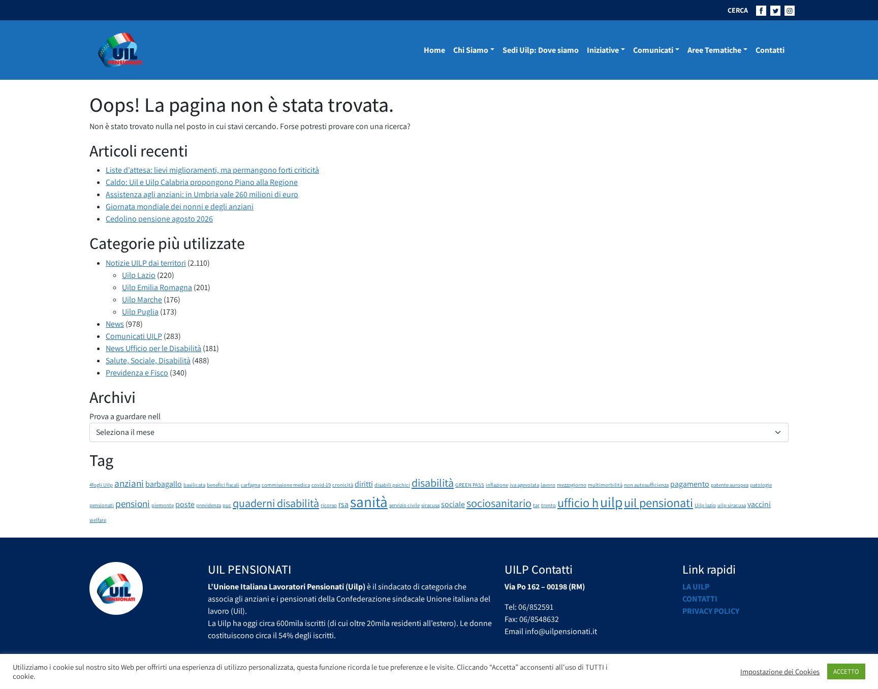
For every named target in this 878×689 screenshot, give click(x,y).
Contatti (770, 50)
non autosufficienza (646, 484)
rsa (343, 504)
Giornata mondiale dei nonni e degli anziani (180, 206)
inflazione (497, 484)
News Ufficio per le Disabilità (153, 348)
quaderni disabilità (276, 502)
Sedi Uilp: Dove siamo (541, 50)
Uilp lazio (705, 505)
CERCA (738, 10)
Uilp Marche (142, 299)
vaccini (759, 504)
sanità (369, 501)
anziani (129, 483)
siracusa (430, 505)
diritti (364, 484)
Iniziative (603, 50)
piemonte (162, 505)
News (115, 324)
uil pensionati (658, 502)
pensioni (132, 503)
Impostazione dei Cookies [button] (780, 671)
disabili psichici (392, 484)
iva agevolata (524, 484)
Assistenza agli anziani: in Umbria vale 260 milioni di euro (202, 194)
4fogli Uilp (101, 484)
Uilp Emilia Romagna (157, 287)
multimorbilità (605, 484)
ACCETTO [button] (846, 671)
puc (227, 505)
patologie (761, 484)
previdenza (208, 505)
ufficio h (578, 502)
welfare (97, 519)
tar (536, 505)
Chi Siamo (470, 50)
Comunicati (653, 50)
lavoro (548, 484)
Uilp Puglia (140, 311)
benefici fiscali (223, 484)
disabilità (433, 482)
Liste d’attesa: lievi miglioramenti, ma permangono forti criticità (212, 170)
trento (548, 505)
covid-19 (321, 484)
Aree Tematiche (714, 50)
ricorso (329, 505)
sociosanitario (498, 502)
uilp (611, 502)
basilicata (194, 484)
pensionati (101, 505)
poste (185, 504)
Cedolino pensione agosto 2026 (159, 218)
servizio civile (404, 505)
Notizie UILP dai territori (146, 263)
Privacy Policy (710, 611)
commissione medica (286, 484)
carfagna (250, 484)
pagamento (689, 484)
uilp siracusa (731, 505)
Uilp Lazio (138, 275)
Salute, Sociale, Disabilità (148, 360)
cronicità (342, 484)
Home (434, 50)
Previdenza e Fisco (137, 372)
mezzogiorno (571, 484)
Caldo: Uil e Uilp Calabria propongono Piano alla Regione (202, 182)
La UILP (695, 586)
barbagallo (163, 484)
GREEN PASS (469, 484)
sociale (453, 504)
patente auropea (729, 484)
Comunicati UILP (134, 336)
